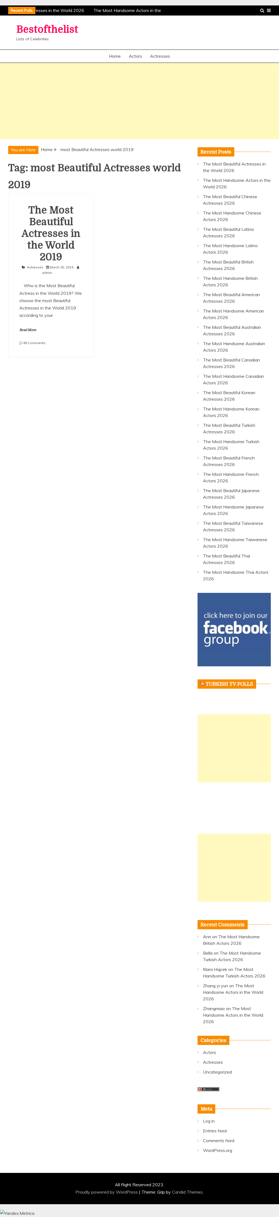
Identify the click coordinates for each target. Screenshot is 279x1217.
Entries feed (215, 1130)
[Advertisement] (139, 101)
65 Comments (34, 343)
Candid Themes (187, 1192)
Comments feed (218, 1140)
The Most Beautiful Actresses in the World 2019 (51, 234)
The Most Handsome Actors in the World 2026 (233, 992)
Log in (209, 1121)
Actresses (160, 56)
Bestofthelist (47, 29)
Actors (135, 56)
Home (115, 56)
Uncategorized (217, 1072)
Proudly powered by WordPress (107, 1192)
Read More (27, 330)
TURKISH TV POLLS (229, 684)
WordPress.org (217, 1150)
